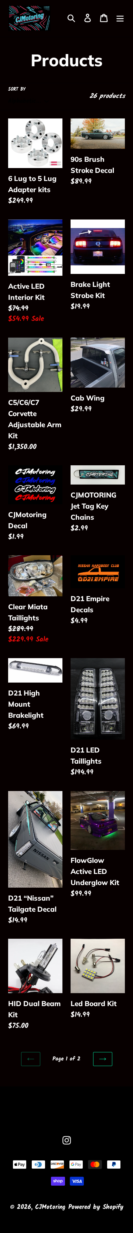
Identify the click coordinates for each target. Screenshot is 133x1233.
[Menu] (120, 18)
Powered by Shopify (95, 1207)
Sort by (16, 89)
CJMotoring (50, 1207)
